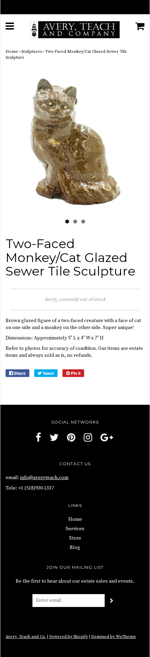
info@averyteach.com (44, 478)
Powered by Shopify (68, 636)
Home (12, 51)
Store (75, 538)
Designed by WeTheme (113, 636)
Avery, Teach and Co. (26, 636)
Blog (75, 547)
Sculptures (31, 51)
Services (75, 529)
